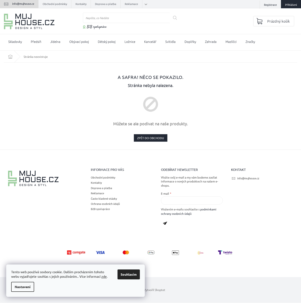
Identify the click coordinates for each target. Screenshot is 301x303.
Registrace (270, 4)
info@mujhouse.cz (248, 178)
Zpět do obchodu (150, 138)
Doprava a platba (105, 4)
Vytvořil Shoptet (154, 290)
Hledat (176, 18)
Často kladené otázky (104, 198)
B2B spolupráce (97, 27)
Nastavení (23, 287)
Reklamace (131, 4)
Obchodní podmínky (55, 4)
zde (104, 276)
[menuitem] (15, 42)
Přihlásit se (166, 224)
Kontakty (81, 4)
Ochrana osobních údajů (105, 203)
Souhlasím (129, 274)
